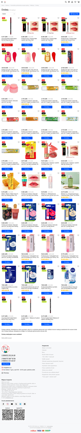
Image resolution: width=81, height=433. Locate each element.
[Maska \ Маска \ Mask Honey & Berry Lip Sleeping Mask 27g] (11, 181)
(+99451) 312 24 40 (8, 355)
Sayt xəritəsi (50, 426)
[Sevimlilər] (18, 18)
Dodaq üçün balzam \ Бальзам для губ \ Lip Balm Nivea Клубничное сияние (49, 225)
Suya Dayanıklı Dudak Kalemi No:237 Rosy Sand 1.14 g (9, 318)
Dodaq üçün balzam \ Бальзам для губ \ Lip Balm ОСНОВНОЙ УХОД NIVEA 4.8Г (10, 256)
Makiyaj (32, 5)
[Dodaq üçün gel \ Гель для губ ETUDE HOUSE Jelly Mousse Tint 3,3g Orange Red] (50, 57)
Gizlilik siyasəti (45, 359)
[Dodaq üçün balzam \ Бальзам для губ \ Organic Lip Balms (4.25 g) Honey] (50, 88)
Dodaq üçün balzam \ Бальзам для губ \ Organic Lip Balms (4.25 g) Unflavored (70, 132)
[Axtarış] (65, 2)
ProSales (38, 427)
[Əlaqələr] (69, 2)
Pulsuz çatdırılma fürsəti (48, 368)
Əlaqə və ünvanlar (46, 348)
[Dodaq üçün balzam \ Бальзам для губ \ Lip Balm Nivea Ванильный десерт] (70, 212)
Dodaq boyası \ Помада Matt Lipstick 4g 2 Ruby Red (29, 39)
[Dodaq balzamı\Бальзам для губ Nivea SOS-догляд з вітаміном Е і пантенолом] (30, 274)
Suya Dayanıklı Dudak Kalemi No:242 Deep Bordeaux (9, 39)
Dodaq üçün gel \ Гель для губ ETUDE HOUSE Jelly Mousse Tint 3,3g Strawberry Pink (10, 70)
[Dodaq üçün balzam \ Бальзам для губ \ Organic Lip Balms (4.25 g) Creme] (11, 150)
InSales (49, 427)
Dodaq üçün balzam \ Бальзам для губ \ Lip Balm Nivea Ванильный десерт (69, 225)
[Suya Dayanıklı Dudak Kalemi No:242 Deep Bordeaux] (11, 26)
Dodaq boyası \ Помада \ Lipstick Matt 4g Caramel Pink (70, 163)
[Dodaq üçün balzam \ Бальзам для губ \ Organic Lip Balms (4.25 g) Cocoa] (30, 88)
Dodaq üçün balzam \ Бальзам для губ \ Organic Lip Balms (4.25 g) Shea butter (30, 132)
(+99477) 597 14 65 (9, 359)
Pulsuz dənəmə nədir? (47, 363)
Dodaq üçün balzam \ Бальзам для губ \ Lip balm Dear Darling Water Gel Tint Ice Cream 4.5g (29, 194)
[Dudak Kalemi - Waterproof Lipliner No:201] (30, 305)
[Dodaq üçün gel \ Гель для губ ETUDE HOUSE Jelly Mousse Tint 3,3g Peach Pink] (30, 57)
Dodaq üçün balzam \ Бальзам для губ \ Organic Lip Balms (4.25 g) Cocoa (30, 101)
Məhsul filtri (75, 14)
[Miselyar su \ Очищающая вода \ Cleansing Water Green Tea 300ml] (70, 181)
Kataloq (7, 5)
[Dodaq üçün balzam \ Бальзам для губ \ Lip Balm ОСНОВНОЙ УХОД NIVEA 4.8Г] (11, 243)
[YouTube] (12, 404)
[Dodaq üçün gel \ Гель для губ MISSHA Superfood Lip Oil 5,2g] (70, 57)
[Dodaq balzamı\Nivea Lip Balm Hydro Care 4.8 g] (50, 274)
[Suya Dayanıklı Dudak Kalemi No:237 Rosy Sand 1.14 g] (11, 305)
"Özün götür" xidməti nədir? (49, 376)
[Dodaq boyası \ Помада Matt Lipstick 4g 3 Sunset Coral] (70, 26)
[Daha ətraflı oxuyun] (7, 338)
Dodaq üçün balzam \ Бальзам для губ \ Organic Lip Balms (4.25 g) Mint (70, 101)
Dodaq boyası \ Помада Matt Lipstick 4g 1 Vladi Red (49, 39)
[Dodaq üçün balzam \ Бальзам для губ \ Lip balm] (11, 88)
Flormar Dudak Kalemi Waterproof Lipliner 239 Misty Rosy (50, 318)
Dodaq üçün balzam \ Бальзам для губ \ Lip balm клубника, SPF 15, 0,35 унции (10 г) (30, 163)
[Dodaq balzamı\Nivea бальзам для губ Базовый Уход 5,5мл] (70, 274)
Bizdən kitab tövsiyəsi (47, 354)
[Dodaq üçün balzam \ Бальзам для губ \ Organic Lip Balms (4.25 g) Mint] (70, 88)
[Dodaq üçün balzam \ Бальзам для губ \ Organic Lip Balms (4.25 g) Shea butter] (30, 119)
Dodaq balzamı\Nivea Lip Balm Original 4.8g (9, 287)
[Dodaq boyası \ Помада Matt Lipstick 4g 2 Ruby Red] (30, 26)
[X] (16, 404)
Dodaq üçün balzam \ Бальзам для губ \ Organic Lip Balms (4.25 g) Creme (10, 163)
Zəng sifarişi (6, 364)
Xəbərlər (44, 350)
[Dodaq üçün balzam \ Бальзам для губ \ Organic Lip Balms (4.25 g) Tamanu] (50, 119)
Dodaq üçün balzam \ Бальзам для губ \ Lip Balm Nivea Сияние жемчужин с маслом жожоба (30, 225)
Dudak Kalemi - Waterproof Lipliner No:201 (30, 318)
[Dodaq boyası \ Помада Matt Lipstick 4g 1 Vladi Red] (50, 26)
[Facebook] (3, 404)
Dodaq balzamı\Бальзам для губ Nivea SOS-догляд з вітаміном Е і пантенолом (30, 287)
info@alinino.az (7, 367)
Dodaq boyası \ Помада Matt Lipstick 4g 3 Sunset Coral (68, 39)
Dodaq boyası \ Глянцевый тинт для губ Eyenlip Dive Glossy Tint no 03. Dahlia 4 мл (69, 256)
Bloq (43, 352)
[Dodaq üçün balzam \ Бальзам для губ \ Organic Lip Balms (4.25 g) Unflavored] (70, 119)
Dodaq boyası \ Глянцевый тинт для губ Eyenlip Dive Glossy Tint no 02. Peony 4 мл (50, 256)
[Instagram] (7, 404)
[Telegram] (20, 404)
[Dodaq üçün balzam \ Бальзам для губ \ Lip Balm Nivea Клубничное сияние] (50, 212)
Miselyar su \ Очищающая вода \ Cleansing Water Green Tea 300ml (70, 194)
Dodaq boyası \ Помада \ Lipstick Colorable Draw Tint (50, 163)
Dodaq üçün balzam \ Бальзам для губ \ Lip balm (10, 101)
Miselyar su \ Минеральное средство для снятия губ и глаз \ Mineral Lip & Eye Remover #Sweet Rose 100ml (50, 194)
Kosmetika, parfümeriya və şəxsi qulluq (20, 5)
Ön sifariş (27, 45)
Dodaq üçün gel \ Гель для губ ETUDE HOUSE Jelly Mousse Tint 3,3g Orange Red (50, 70)
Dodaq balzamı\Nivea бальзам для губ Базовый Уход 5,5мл (69, 287)
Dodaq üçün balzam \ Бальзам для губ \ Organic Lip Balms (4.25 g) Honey (50, 101)
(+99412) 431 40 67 (8, 361)
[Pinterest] (24, 404)
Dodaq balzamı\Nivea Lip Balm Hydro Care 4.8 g (49, 287)
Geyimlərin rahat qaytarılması (49, 365)
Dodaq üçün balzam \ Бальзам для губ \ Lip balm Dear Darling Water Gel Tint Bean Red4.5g (10, 225)
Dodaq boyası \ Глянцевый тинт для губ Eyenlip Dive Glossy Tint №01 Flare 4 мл (30, 256)
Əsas (3, 5)
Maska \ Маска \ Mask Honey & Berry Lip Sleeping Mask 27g (10, 194)
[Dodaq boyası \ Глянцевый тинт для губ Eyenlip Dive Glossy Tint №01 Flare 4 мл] (30, 243)
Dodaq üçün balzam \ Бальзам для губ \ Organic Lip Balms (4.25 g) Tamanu (50, 132)
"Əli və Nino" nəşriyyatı (48, 356)
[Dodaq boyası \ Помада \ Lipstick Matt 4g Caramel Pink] (70, 150)
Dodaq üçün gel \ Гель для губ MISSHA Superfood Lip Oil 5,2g (69, 70)
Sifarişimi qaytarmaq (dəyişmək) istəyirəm (52, 361)
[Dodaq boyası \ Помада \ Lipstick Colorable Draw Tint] (50, 150)
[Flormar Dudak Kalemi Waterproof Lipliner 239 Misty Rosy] (50, 305)
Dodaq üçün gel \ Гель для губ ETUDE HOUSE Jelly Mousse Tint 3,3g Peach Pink (30, 70)
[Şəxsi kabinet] (72, 2)
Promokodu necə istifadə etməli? (50, 372)
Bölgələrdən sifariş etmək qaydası (51, 374)
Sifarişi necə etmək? (47, 370)
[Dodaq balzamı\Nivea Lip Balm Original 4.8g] (11, 274)
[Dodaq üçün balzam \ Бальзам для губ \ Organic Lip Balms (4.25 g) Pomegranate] (11, 119)
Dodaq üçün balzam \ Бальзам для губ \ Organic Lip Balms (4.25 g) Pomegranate (10, 132)
